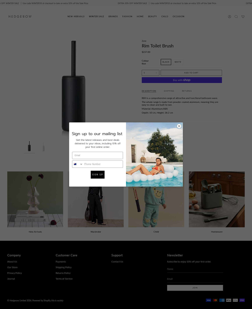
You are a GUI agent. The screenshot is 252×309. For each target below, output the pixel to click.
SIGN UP (97, 174)
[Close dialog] (179, 126)
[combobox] (77, 164)
